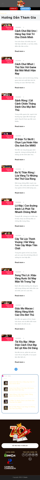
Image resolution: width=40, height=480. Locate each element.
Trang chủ (3, 13)
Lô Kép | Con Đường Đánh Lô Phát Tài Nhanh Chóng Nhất (26, 209)
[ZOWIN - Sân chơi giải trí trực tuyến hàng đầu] (21, 3)
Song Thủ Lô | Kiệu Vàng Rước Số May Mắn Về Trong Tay (25, 278)
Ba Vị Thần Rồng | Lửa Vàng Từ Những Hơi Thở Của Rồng (26, 175)
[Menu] (3, 3)
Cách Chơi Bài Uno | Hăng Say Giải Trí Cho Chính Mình (26, 34)
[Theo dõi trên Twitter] (29, 454)
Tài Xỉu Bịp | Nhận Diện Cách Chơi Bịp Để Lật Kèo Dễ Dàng (26, 345)
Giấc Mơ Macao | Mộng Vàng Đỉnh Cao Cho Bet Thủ (24, 311)
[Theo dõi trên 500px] (30, 459)
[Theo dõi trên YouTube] (36, 454)
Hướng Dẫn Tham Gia (9, 28)
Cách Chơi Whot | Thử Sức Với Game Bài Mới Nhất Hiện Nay (21, 389)
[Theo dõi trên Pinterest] (33, 454)
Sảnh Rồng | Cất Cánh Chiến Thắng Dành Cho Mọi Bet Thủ (21, 395)
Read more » (20, 51)
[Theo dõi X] (26, 454)
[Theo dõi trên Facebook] (23, 454)
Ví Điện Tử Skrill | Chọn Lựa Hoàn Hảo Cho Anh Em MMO (26, 142)
